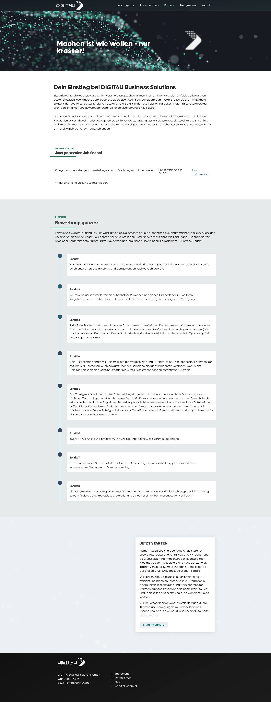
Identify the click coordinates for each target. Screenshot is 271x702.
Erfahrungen (126, 170)
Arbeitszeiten (146, 170)
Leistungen (124, 5)
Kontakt (207, 5)
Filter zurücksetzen (200, 172)
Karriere (169, 5)
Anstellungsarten (103, 170)
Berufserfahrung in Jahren (170, 171)
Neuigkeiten (188, 5)
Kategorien (62, 170)
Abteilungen (81, 170)
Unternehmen (149, 5)
